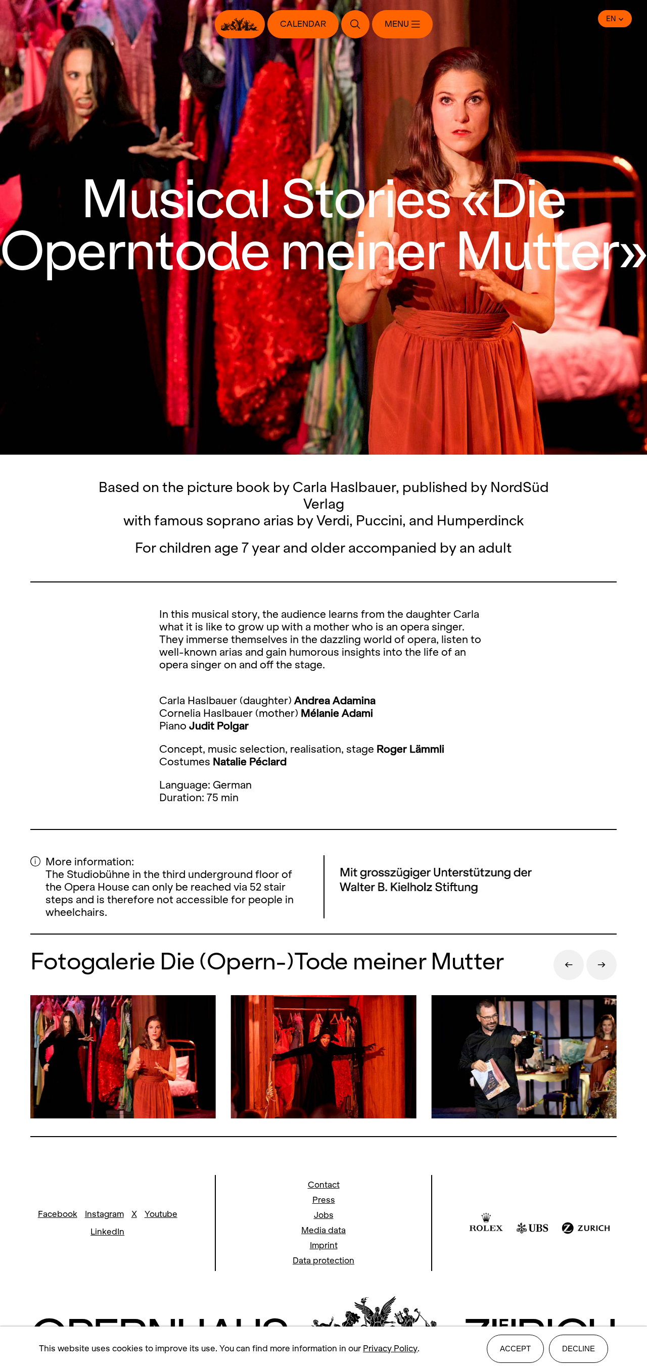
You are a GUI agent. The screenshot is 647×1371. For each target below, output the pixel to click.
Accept (515, 1348)
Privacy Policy (390, 1348)
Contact (324, 1185)
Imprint (324, 1245)
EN (611, 19)
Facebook (57, 1214)
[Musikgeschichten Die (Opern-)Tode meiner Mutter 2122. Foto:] (123, 1058)
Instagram (104, 1214)
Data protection (323, 1260)
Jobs (324, 1215)
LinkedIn (107, 1232)
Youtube (161, 1214)
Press (323, 1200)
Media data (323, 1230)
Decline (578, 1348)
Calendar (303, 24)
